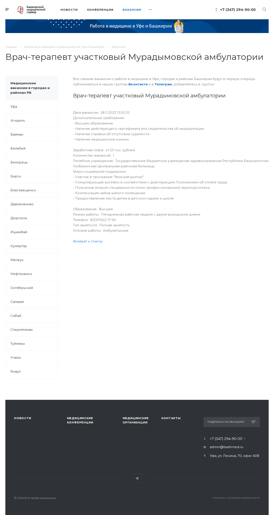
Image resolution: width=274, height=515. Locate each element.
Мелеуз (16, 260)
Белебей (17, 148)
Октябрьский (21, 288)
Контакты (170, 418)
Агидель (17, 120)
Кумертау (18, 246)
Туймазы (17, 343)
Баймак (16, 134)
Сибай (15, 316)
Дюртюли (18, 218)
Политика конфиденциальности (236, 498)
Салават (17, 302)
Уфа (13, 106)
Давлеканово (22, 204)
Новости (22, 418)
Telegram (137, 478)
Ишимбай (18, 232)
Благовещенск (23, 190)
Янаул (15, 371)
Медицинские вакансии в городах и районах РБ (30, 88)
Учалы (15, 357)
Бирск (15, 176)
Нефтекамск (21, 274)
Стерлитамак (21, 330)
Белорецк (19, 162)
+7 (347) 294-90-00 (238, 10)
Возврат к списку (88, 241)
